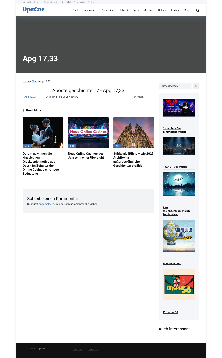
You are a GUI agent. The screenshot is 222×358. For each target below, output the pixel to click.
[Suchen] (196, 86)
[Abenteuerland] (179, 235)
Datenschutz (78, 349)
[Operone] (33, 9)
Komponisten (90, 10)
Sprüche (91, 2)
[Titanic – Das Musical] (179, 146)
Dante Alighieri (50, 2)
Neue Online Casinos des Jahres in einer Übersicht (86, 155)
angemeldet (46, 204)
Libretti (124, 10)
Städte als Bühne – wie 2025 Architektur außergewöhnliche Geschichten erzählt (133, 159)
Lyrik (62, 2)
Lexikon (175, 10)
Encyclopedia (79, 2)
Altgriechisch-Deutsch (32, 2)
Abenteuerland (172, 263)
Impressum (93, 349)
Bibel (69, 2)
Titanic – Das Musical (175, 167)
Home (26, 81)
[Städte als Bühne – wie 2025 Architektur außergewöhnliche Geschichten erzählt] (133, 132)
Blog (186, 10)
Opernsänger (109, 10)
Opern (136, 10)
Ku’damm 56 (170, 312)
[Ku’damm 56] (179, 284)
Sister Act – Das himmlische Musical (175, 130)
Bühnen (162, 10)
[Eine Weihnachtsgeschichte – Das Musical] (179, 183)
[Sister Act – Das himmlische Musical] (179, 107)
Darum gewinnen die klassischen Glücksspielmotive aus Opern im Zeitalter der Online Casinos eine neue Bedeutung (41, 163)
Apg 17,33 (30, 96)
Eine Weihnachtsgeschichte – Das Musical (177, 211)
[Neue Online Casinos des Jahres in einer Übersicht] (88, 132)
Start (75, 10)
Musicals (148, 10)
